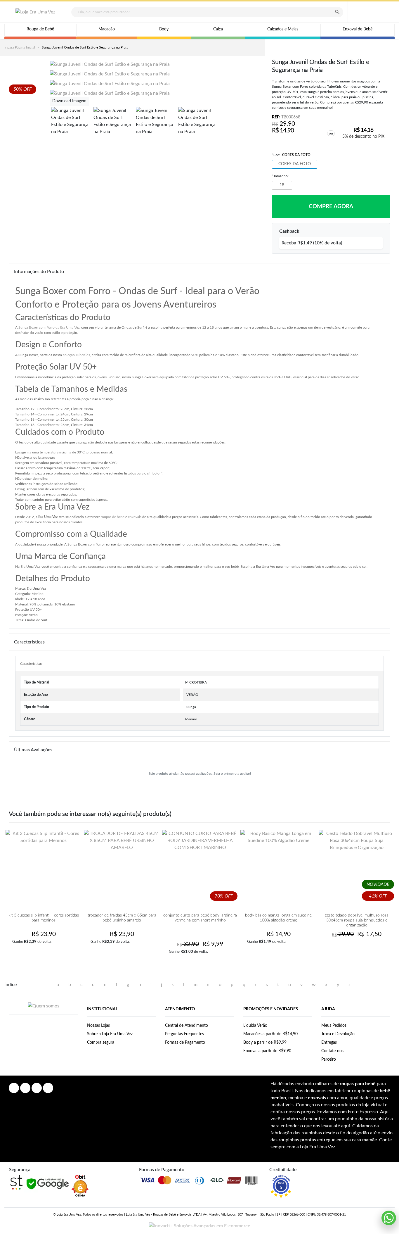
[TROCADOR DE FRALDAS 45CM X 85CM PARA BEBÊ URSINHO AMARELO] (122, 868)
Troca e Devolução (338, 1034)
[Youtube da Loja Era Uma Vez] (37, 1088)
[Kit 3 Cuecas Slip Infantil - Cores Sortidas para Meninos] (43, 868)
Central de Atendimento (186, 1026)
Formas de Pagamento (185, 1042)
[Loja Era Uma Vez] (35, 12)
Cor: (291, 155)
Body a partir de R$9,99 (265, 1042)
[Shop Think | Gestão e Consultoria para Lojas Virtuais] (16, 1182)
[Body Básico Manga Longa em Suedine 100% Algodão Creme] (278, 868)
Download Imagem (69, 101)
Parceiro (328, 1059)
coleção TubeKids (76, 355)
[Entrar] (359, 12)
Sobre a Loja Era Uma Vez (110, 1034)
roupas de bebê (112, 517)
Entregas (329, 1042)
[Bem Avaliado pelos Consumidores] (80, 1186)
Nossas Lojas (98, 1026)
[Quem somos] (43, 1005)
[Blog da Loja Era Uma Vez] (48, 1088)
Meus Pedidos (333, 1026)
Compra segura (100, 1042)
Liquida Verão (255, 1026)
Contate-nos (332, 1051)
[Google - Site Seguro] (47, 1183)
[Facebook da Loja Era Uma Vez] (14, 1088)
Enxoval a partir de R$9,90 (267, 1051)
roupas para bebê (358, 1083)
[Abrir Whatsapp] (388, 1218)
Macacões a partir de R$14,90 (270, 1034)
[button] (382, 12)
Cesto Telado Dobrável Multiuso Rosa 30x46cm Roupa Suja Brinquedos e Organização (356, 920)
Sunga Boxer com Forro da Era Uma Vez (48, 327)
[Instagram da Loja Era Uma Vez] (25, 1088)
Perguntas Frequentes (184, 1034)
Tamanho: (280, 176)
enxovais (134, 517)
